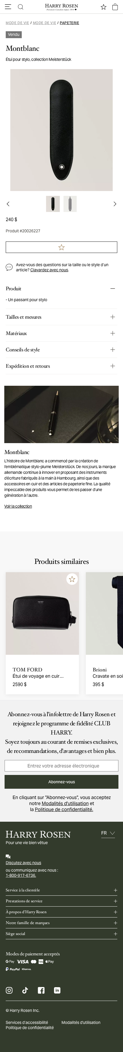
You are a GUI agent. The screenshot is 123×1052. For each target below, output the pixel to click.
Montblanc (22, 48)
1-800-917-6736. (21, 875)
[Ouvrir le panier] (115, 7)
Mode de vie (17, 23)
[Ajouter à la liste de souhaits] (72, 579)
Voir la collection (18, 506)
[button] (8, 6)
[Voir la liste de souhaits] (103, 7)
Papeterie (69, 23)
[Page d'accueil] (61, 7)
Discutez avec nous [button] (23, 862)
